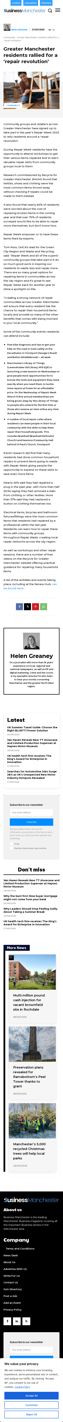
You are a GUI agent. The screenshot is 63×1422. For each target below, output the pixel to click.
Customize (31, 1405)
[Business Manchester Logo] (25, 10)
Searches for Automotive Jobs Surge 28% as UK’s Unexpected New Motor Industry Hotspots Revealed (32, 774)
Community (9, 37)
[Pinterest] (35, 606)
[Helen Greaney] (7, 30)
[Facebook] (19, 606)
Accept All (31, 1395)
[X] (27, 606)
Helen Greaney (19, 29)
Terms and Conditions (20, 1248)
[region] (31, 1390)
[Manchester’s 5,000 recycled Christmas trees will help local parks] (32, 1120)
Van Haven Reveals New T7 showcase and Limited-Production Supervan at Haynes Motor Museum (32, 743)
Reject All (31, 1414)
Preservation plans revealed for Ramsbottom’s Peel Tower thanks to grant (29, 1077)
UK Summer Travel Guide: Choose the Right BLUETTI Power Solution (32, 729)
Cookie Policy (22, 1386)
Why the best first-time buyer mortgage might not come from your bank (30, 897)
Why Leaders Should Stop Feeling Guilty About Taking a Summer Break (30, 910)
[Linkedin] (17, 1321)
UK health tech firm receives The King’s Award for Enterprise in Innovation (29, 759)
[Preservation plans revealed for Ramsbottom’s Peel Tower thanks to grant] (32, 1044)
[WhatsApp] (43, 606)
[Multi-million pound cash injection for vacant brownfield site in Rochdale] (32, 972)
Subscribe (31, 822)
